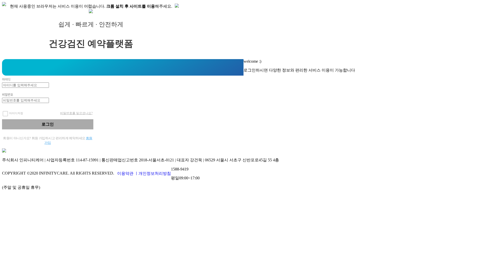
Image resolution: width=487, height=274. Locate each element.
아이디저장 (16, 113)
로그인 (48, 124)
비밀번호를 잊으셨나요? (76, 113)
